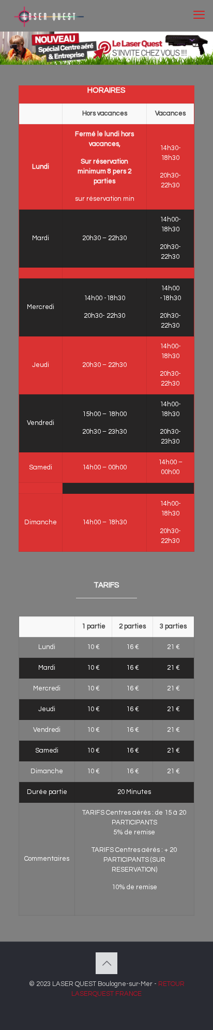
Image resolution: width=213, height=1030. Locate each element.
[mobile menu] (199, 15)
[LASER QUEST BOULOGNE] (48, 15)
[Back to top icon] (106, 963)
